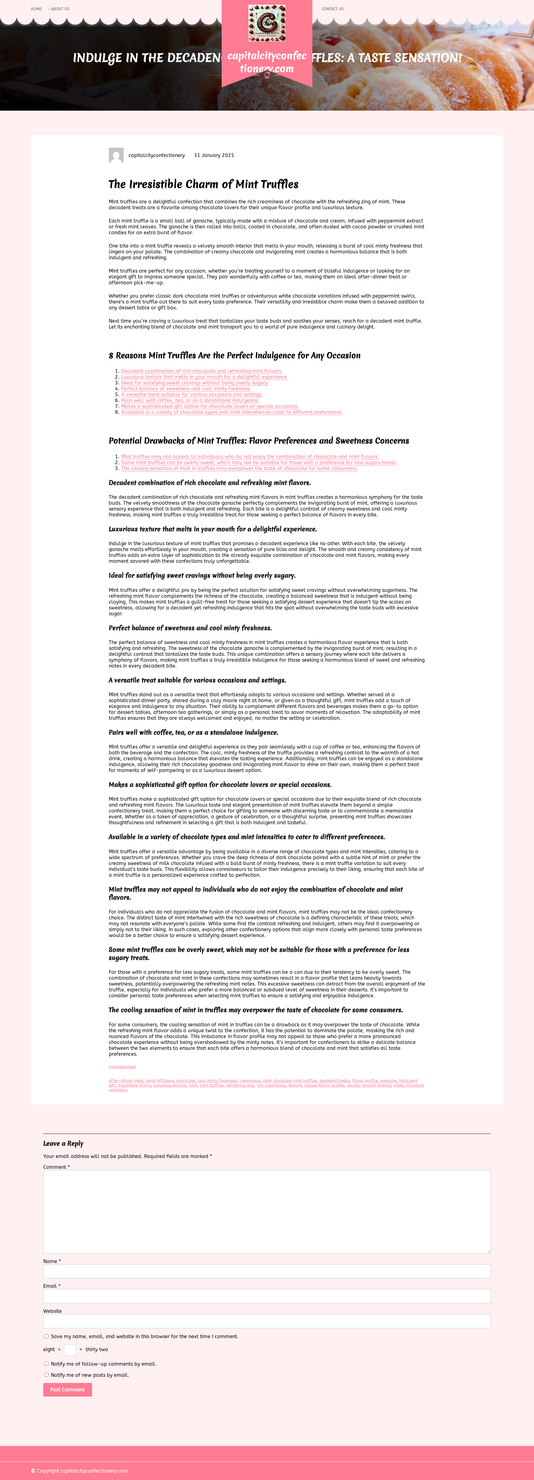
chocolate (185, 1080)
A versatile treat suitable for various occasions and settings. (192, 394)
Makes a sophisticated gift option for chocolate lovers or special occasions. (210, 406)
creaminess (250, 1080)
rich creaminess (271, 1085)
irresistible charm (134, 1085)
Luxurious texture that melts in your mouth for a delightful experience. (204, 377)
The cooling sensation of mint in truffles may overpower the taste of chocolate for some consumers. (239, 468)
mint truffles (212, 1085)
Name (52, 1261)
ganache (388, 1080)
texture (295, 1085)
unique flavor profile (324, 1085)
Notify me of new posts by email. (90, 1375)
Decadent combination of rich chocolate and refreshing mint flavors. (201, 371)
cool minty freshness (217, 1080)
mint (193, 1085)
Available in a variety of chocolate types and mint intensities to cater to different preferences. (232, 412)
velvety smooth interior (369, 1085)
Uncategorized (122, 1066)
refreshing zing (240, 1085)
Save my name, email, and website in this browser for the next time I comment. (145, 1336)
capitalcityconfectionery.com (267, 62)
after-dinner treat (126, 1080)
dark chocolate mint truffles (290, 1080)
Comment (56, 1167)
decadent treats (335, 1080)
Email (52, 1286)
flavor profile (365, 1080)
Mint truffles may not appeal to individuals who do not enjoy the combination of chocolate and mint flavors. (250, 457)
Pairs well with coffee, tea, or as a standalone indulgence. (190, 400)
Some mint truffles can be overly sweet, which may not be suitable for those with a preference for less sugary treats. (259, 462)
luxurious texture (169, 1085)
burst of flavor (160, 1080)
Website (52, 1311)
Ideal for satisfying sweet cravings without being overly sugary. (195, 383)
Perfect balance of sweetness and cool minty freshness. (186, 389)
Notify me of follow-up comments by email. (104, 1364)
